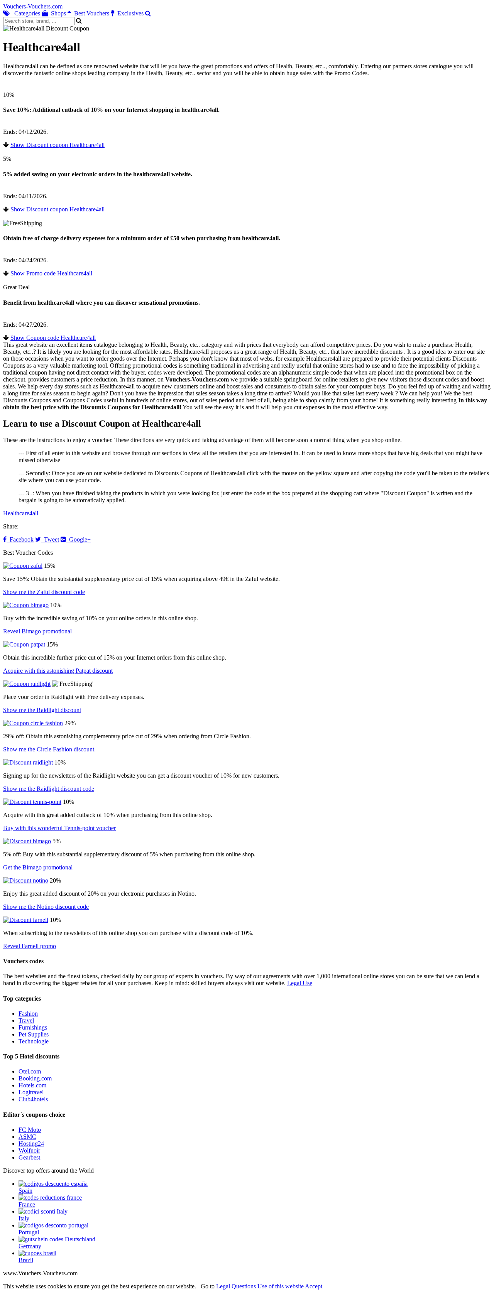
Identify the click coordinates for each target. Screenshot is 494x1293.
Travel (26, 1020)
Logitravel (31, 1092)
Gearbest (29, 1157)
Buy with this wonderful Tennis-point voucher (59, 828)
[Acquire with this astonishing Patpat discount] (24, 644)
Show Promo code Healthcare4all (51, 273)
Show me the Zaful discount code (44, 592)
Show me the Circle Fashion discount (48, 749)
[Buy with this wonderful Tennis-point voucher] (32, 801)
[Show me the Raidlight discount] (27, 683)
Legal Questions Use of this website (260, 1286)
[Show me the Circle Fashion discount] (33, 723)
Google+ (78, 539)
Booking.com (35, 1078)
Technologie (34, 1041)
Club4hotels (33, 1099)
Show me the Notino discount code (46, 906)
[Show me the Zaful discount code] (22, 565)
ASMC (27, 1136)
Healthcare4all (20, 513)
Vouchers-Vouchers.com (33, 6)
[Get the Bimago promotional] (27, 841)
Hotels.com (32, 1085)
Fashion (28, 1013)
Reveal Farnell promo (29, 946)
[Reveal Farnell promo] (25, 920)
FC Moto (30, 1129)
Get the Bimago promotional (38, 867)
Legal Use (299, 983)
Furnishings (33, 1027)
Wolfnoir (29, 1150)
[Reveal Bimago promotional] (26, 605)
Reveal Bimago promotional (37, 631)
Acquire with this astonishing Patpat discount (58, 670)
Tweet (50, 539)
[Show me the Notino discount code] (25, 880)
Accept (313, 1286)
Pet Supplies (34, 1034)
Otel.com (30, 1071)
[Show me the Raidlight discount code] (28, 762)
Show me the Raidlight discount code (48, 788)
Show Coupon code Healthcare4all (53, 337)
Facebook (20, 539)
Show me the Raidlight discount (42, 710)
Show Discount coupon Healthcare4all (57, 145)
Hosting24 (31, 1143)
